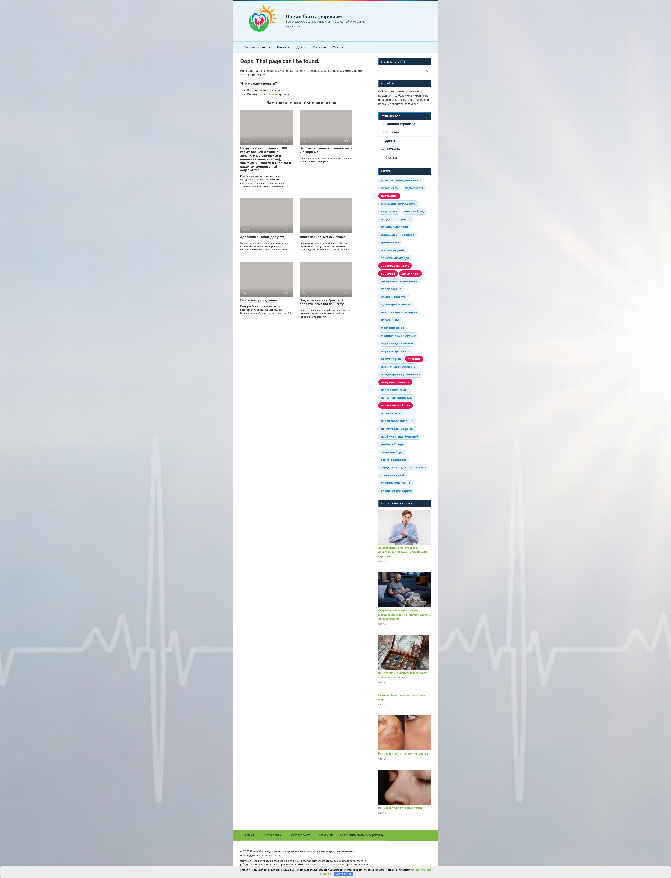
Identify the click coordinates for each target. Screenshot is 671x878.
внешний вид (414, 211)
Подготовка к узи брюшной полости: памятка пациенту (322, 302)
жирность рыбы (393, 250)
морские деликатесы (397, 343)
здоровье (388, 273)
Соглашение (325, 835)
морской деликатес (396, 351)
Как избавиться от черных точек (400, 807)
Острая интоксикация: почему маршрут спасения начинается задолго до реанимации (404, 614)
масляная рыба (392, 328)
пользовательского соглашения (325, 864)
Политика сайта (299, 835)
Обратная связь (271, 835)
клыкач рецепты (393, 297)
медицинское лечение (398, 335)
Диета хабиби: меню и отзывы (324, 237)
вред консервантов (395, 219)
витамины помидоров (398, 203)
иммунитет (411, 273)
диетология (390, 242)
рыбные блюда (392, 444)
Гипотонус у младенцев (259, 300)
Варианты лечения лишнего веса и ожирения (326, 150)
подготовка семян (395, 390)
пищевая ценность (395, 382)
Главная (249, 835)
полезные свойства (395, 405)
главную (271, 94)
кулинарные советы (396, 304)
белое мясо (389, 188)
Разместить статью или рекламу (361, 835)
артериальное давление (399, 180)
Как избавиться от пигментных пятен (403, 753)
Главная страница (257, 47)
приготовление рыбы (397, 429)
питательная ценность (398, 366)
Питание (319, 47)
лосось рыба (390, 320)
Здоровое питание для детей (263, 237)
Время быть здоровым (314, 16)
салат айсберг (391, 452)
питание (414, 359)
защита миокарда (395, 258)
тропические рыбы (395, 483)
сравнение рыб (392, 475)
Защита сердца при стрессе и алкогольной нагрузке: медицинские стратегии (402, 552)
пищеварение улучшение (400, 374)
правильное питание (397, 421)
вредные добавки (394, 227)
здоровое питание (395, 266)
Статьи (338, 47)
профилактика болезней (400, 436)
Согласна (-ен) (343, 873)
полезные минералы (397, 398)
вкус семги (389, 211)
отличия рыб (391, 359)
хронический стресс (396, 491)
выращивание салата (397, 235)
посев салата (391, 413)
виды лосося (414, 188)
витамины (389, 196)
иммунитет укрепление (399, 281)
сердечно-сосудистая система (404, 467)
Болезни (283, 47)
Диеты (301, 47)
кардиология (391, 289)
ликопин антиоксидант (399, 312)
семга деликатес (393, 460)
